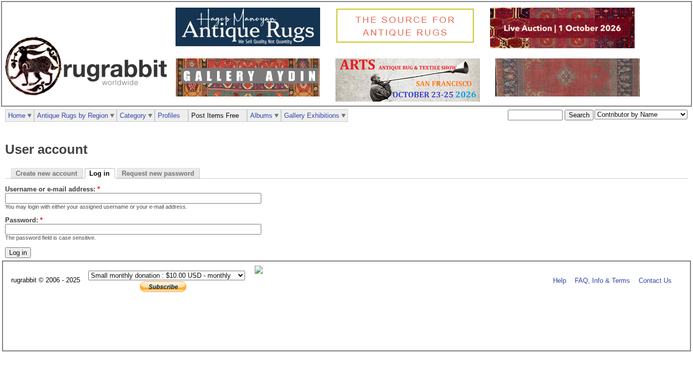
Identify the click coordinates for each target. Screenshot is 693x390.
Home (16, 115)
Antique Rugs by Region (72, 115)
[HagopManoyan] (250, 44)
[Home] (89, 101)
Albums (261, 115)
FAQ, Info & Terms (602, 280)
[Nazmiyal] (407, 41)
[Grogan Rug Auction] (565, 46)
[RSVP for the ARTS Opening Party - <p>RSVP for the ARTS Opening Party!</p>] (261, 271)
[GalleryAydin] (250, 94)
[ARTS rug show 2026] (410, 99)
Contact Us (655, 280)
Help (559, 280)
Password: (24, 220)
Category (133, 115)
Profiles (169, 115)
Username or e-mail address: (52, 189)
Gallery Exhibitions (311, 115)
